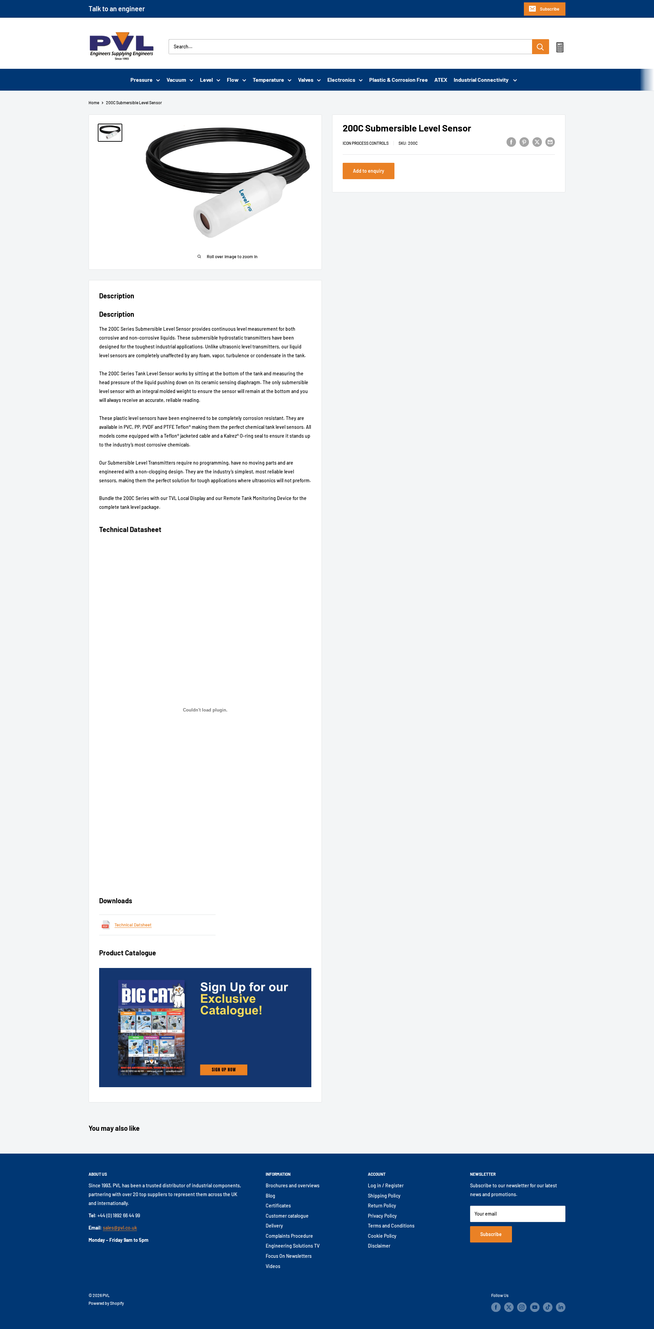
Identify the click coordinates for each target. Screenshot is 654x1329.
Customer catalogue (287, 1216)
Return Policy (382, 1205)
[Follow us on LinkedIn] (560, 1307)
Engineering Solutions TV (293, 1246)
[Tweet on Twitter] (537, 141)
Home (94, 102)
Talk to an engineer (117, 8)
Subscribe (549, 9)
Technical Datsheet (133, 924)
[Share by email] (550, 141)
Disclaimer (379, 1246)
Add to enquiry (368, 171)
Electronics (341, 79)
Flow (233, 79)
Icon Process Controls (366, 142)
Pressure (141, 79)
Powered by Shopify (106, 1303)
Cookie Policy (382, 1236)
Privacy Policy (382, 1216)
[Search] (540, 46)
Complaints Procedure (289, 1236)
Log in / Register (386, 1185)
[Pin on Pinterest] (524, 141)
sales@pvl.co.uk (120, 1228)
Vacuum (176, 79)
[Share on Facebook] (511, 141)
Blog (270, 1196)
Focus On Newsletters (289, 1256)
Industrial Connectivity (482, 79)
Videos (273, 1266)
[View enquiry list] (559, 49)
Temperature (268, 79)
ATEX (440, 79)
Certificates (278, 1205)
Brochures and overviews (293, 1185)
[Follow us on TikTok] (547, 1307)
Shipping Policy (384, 1196)
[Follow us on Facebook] (496, 1307)
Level (206, 79)
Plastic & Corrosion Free (398, 79)
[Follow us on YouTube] (535, 1307)
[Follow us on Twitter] (509, 1307)
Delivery (274, 1226)
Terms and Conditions (391, 1226)
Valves (305, 79)
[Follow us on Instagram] (522, 1307)
